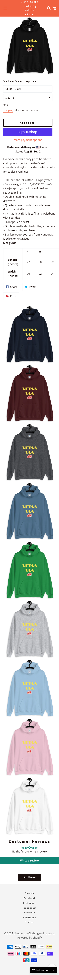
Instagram (29, 907)
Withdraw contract (43, 970)
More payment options (28, 140)
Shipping (8, 110)
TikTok (29, 922)
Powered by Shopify (29, 937)
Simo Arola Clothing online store (29, 8)
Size (7, 97)
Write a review (29, 860)
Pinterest (29, 903)
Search (29, 893)
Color (8, 89)
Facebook (29, 898)
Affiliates (29, 917)
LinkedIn (29, 912)
